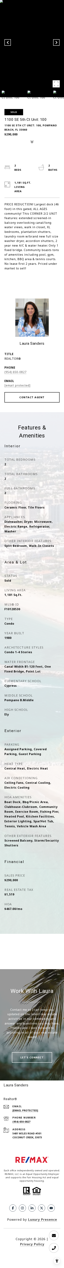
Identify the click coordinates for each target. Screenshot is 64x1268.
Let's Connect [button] (32, 1057)
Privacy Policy (32, 1244)
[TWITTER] (41, 1208)
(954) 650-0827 (15, 372)
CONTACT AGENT (32, 397)
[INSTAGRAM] (22, 1208)
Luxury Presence (42, 1219)
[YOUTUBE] (51, 1208)
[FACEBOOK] (12, 1208)
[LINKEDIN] (32, 1208)
